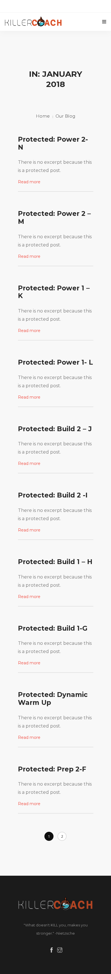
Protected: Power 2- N (53, 143)
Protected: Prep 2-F (52, 769)
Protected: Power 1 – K (54, 292)
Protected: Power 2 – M (54, 218)
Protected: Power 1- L (55, 362)
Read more (29, 182)
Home (43, 116)
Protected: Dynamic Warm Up (53, 699)
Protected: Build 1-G (52, 628)
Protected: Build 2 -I (53, 495)
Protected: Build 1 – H (55, 562)
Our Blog (65, 116)
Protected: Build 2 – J (55, 429)
